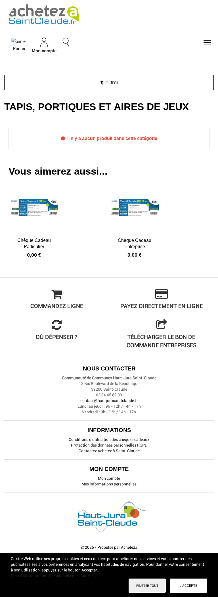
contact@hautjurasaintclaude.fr (109, 400)
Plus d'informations (29, 575)
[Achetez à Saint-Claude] (109, 14)
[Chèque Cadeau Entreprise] (134, 207)
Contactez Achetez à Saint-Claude (109, 451)
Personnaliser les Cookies (72, 575)
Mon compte (109, 478)
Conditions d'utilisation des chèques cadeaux (109, 439)
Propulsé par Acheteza (117, 547)
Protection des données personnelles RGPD (109, 445)
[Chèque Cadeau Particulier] (34, 207)
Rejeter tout (147, 586)
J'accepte (188, 586)
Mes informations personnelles (109, 484)
